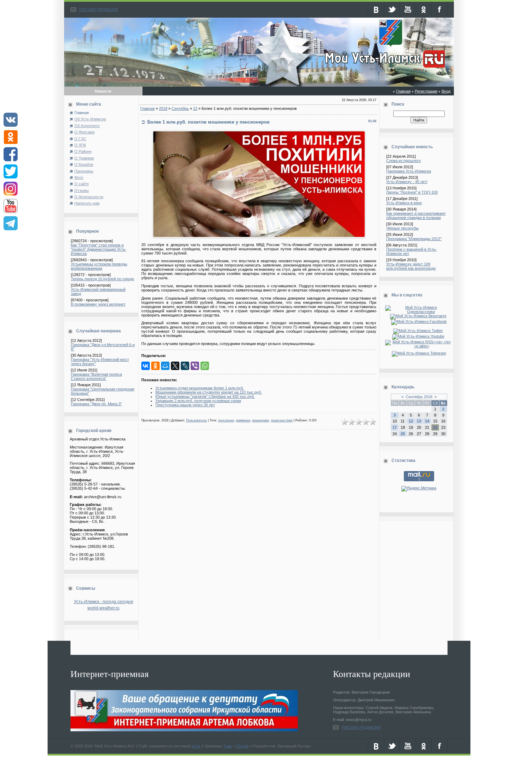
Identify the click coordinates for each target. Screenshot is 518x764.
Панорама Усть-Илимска (408, 171)
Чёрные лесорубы (402, 228)
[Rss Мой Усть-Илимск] (418, 346)
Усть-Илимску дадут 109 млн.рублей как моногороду (411, 266)
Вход (446, 91)
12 (411, 421)
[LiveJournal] (185, 366)
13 (419, 421)
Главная (403, 91)
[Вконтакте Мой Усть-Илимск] (419, 316)
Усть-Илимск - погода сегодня (103, 601)
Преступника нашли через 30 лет (185, 405)
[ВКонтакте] (145, 366)
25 (403, 434)
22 (195, 108)
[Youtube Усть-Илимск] (419, 336)
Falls (228, 746)
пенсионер (226, 420)
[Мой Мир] (165, 366)
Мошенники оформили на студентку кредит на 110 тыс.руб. (208, 392)
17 (395, 427)
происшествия (281, 420)
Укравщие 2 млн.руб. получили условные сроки (198, 401)
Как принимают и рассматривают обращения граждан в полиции (416, 215)
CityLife (242, 746)
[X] (175, 366)
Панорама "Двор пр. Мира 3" (96, 404)
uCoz (196, 746)
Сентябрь (180, 108)
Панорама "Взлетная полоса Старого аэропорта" (96, 376)
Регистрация (426, 91)
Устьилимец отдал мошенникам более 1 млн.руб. (199, 388)
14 (427, 421)
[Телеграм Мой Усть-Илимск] (419, 353)
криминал (243, 420)
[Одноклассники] (155, 366)
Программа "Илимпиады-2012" (414, 239)
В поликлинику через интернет (98, 304)
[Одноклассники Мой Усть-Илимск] (418, 311)
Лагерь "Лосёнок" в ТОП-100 (412, 192)
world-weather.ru (103, 608)
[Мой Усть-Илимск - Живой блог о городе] (384, 68)
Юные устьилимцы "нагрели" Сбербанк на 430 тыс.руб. (205, 396)
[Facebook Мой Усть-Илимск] (419, 321)
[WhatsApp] (205, 366)
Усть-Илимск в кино (404, 203)
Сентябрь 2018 (419, 397)
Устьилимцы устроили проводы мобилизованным (99, 266)
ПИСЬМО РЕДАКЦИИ (98, 9)
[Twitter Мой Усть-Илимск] (418, 330)
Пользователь (196, 420)
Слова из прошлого (403, 160)
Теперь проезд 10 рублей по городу (102, 279)
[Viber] (195, 366)
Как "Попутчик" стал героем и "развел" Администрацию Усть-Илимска (99, 249)
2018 (163, 108)
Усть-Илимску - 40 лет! (406, 182)
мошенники (260, 420)
